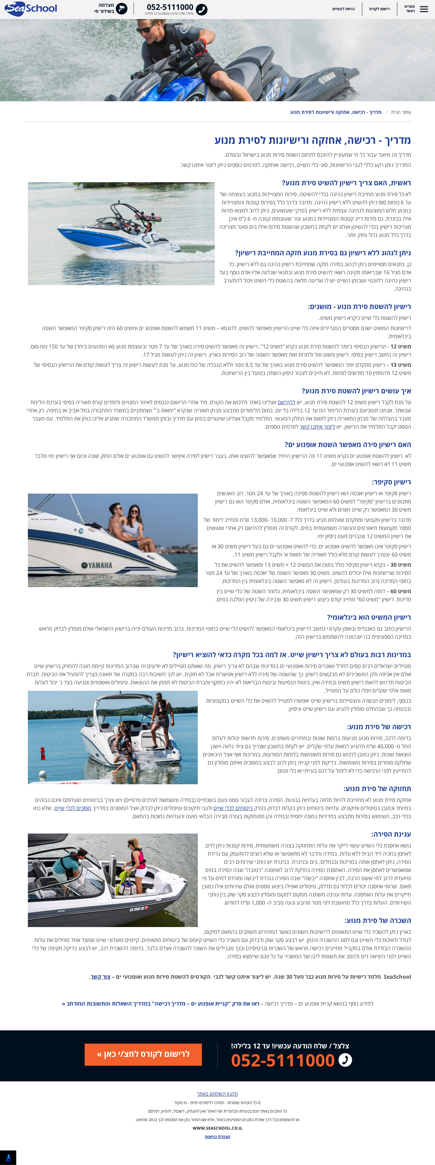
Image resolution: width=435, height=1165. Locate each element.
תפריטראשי (409, 9)
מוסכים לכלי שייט (72, 808)
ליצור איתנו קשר (317, 427)
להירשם (286, 402)
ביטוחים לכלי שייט (233, 808)
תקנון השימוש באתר (217, 1094)
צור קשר (100, 977)
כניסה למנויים (343, 9)
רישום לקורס (379, 9)
